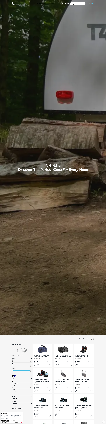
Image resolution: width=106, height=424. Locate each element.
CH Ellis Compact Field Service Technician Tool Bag (63, 355)
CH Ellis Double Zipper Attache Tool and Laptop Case (41, 381)
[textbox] (17, 361)
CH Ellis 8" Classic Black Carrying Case (62, 406)
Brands (45, 3)
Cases (25, 3)
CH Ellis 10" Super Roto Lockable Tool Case (62, 380)
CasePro (52, 3)
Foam (30, 3)
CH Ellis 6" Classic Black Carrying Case (41, 406)
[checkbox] (22, 385)
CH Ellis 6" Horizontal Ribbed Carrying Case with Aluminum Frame (83, 407)
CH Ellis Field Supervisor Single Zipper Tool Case (82, 355)
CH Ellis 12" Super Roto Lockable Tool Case (82, 380)
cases (13, 336)
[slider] (12, 360)
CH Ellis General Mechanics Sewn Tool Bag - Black (42, 355)
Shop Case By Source (76, 4)
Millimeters (20, 355)
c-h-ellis (17, 336)
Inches (14, 355)
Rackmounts (38, 3)
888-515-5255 (65, 4)
